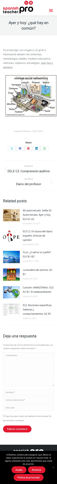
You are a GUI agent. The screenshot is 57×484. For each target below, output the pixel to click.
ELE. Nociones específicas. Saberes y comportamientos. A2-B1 (37, 309)
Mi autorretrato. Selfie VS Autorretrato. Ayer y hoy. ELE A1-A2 (37, 215)
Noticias (26, 131)
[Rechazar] (53, 467)
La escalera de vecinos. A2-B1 (38, 272)
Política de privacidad (29, 477)
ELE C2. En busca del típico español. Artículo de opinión (37, 236)
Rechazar (36, 470)
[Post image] (11, 215)
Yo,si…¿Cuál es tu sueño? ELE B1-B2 (37, 254)
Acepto (19, 470)
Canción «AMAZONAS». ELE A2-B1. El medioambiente (38, 290)
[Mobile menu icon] (51, 11)
